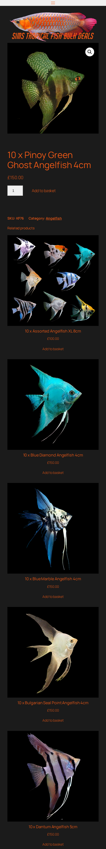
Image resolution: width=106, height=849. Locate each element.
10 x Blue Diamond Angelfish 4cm (53, 455)
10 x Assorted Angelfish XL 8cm (53, 331)
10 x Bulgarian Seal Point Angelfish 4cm (53, 703)
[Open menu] (53, 3)
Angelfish (54, 218)
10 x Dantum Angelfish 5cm (53, 826)
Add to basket (44, 190)
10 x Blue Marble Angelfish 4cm (53, 579)
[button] (89, 52)
